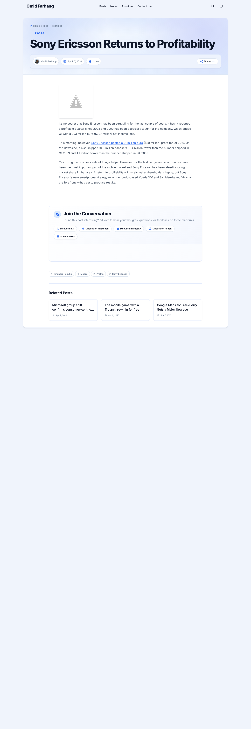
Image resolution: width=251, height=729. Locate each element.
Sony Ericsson (119, 273)
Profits (99, 273)
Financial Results (63, 273)
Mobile (84, 273)
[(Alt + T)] (221, 6)
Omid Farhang (40, 6)
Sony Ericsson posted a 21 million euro (117, 143)
